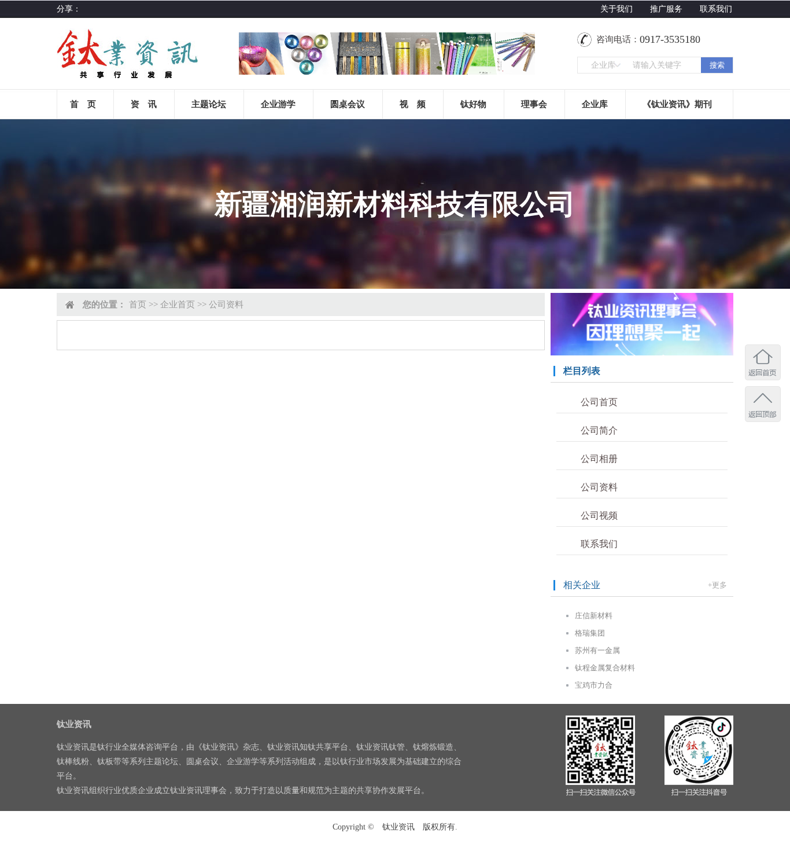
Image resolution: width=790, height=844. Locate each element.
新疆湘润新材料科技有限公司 (395, 204)
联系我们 (716, 9)
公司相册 (599, 459)
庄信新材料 (593, 615)
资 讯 (144, 104)
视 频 (413, 104)
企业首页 (177, 304)
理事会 (534, 104)
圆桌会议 (347, 104)
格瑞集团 (590, 633)
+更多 (717, 585)
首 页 (83, 104)
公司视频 (599, 515)
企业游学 (278, 104)
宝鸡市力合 (593, 685)
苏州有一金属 (597, 650)
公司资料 (599, 487)
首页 (137, 304)
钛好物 (473, 104)
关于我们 (616, 9)
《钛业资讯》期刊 (677, 104)
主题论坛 (208, 104)
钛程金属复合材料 (605, 667)
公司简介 (599, 430)
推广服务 (666, 9)
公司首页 (599, 402)
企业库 (595, 104)
